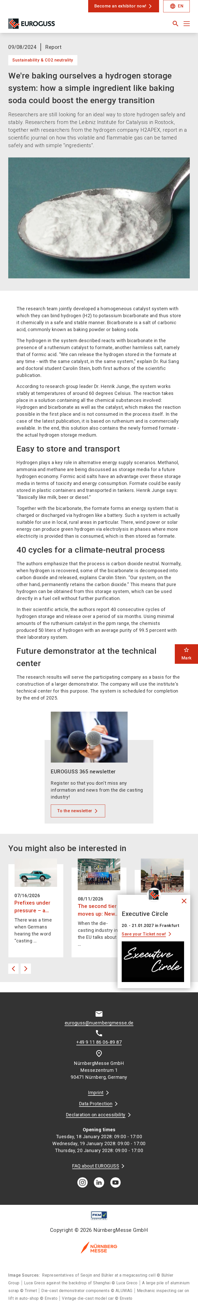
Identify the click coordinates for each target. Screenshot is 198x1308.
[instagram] (82, 1182)
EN (176, 6)
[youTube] (115, 1182)
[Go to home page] (51, 26)
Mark (187, 653)
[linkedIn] (99, 1182)
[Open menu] (187, 24)
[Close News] (154, 895)
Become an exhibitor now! (120, 6)
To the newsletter (74, 810)
